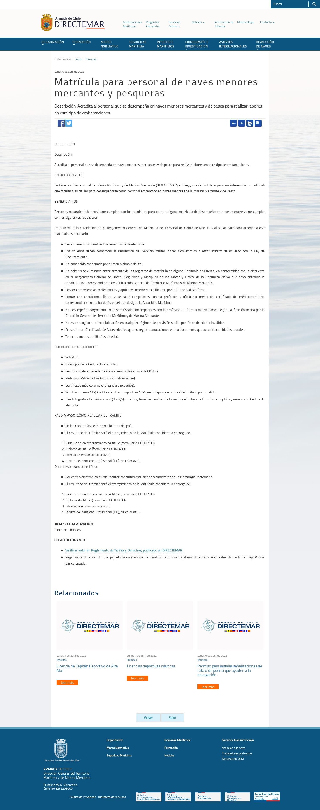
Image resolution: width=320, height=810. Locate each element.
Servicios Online (174, 24)
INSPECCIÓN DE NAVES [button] (265, 44)
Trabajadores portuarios (237, 753)
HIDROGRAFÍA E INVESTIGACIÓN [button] (196, 44)
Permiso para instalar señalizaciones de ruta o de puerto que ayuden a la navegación (229, 670)
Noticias (197, 22)
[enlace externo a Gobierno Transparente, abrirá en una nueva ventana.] (208, 796)
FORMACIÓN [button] (82, 42)
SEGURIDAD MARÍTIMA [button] (138, 44)
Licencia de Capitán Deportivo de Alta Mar (87, 668)
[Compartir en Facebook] (61, 122)
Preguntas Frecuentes (153, 24)
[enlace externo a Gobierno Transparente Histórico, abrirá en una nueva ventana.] (237, 796)
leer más (67, 682)
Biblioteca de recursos (112, 797)
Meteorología (245, 22)
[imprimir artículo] (249, 123)
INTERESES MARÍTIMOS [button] (165, 44)
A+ (234, 123)
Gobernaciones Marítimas (132, 24)
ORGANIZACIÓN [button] (52, 42)
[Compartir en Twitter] (68, 122)
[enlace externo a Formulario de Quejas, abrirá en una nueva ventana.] (267, 796)
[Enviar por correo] (258, 123)
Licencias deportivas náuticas (151, 666)
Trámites (91, 59)
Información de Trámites (224, 24)
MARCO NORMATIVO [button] (110, 44)
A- (241, 123)
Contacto (266, 22)
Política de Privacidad (82, 797)
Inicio (79, 59)
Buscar (314, 4)
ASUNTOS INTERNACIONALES (233, 44)
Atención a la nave (233, 748)
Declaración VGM (233, 758)
